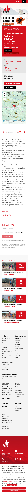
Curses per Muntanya (11, 53)
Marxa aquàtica (6, 392)
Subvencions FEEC (7, 355)
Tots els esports (7, 379)
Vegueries (4, 347)
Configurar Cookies (12, 485)
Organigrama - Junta (7, 351)
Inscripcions (10, 87)
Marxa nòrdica (18, 392)
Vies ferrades (5, 428)
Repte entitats (5, 416)
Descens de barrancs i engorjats (7, 387)
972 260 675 (8, 77)
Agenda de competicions (9, 376)
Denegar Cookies (14, 490)
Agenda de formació (18, 339)
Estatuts (4, 345)
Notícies (17, 410)
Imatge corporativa (7, 360)
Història (4, 340)
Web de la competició (13, 83)
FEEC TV (17, 406)
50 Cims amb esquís (7, 412)
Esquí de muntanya (7, 390)
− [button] (4, 96)
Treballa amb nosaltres (5, 365)
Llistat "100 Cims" (6, 410)
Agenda (6, 29)
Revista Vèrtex (18, 408)
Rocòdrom (5, 358)
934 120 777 (5, 461)
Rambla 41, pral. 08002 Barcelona (6, 454)
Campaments (5, 418)
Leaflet (4, 120)
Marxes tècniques (6, 394)
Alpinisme (4, 381)
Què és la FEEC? (6, 338)
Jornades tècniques (7, 420)
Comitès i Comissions (5, 368)
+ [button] (4, 93)
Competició (14, 29)
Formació (17, 355)
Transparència (5, 343)
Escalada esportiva (20, 387)
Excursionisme (18, 390)
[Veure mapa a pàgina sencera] (4, 99)
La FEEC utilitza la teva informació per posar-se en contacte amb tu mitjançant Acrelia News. (13, 241)
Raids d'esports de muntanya (19, 395)
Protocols (4, 349)
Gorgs (3, 414)
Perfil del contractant (7, 362)
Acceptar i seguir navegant (14, 488)
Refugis (17, 353)
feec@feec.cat (19, 453)
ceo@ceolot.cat (10, 78)
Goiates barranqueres (5, 425)
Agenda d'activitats (5, 407)
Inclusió (17, 346)
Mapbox (10, 121)
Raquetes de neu (6, 398)
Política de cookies (7, 481)
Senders (17, 357)
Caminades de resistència (5, 383)
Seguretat (17, 344)
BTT (16, 381)
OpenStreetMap (14, 120)
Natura (17, 351)
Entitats (4, 353)
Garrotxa (8, 50)
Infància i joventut (19, 348)
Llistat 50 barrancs (7, 422)
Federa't (17, 342)
